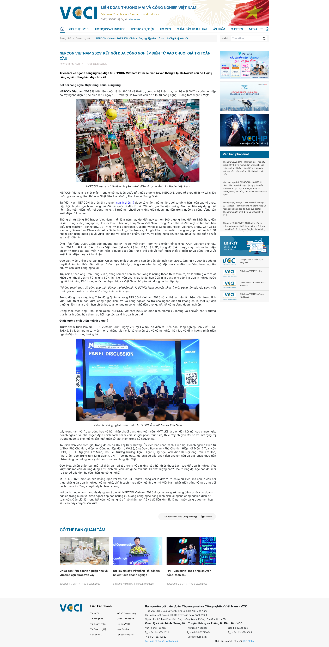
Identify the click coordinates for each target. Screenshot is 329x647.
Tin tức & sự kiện (142, 29)
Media (253, 29)
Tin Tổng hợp (96, 618)
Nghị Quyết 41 (124, 629)
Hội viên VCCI (123, 624)
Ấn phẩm (219, 29)
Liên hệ (224, 38)
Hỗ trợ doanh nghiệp (110, 29)
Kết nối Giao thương (126, 613)
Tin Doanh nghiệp (98, 629)
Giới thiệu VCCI (79, 29)
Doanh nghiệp (83, 38)
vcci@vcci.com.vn (197, 636)
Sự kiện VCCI (96, 634)
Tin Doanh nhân (98, 624)
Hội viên (165, 29)
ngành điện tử (125, 202)
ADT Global (248, 641)
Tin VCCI (94, 613)
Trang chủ (65, 38)
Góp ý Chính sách (125, 618)
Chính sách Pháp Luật (192, 29)
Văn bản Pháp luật (125, 634)
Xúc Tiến (237, 29)
